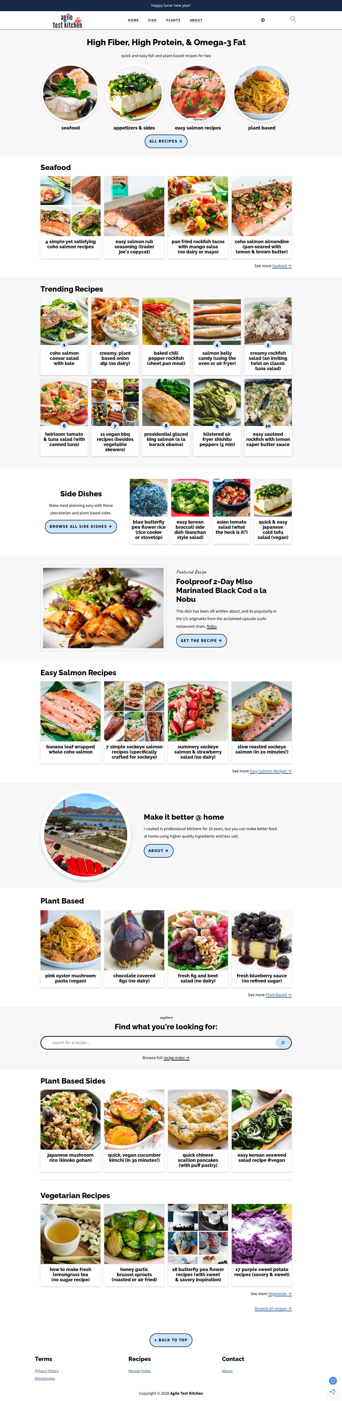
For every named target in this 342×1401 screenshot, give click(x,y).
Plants (173, 20)
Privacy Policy (47, 1371)
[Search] (282, 1042)
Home (133, 20)
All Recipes (163, 141)
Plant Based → (279, 995)
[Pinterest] (263, 20)
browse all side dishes (78, 526)
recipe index (175, 1058)
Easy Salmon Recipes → (271, 771)
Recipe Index (139, 1371)
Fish (152, 20)
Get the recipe (199, 641)
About (196, 20)
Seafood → (282, 266)
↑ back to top (171, 1340)
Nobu (212, 626)
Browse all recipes (271, 1309)
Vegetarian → (280, 1294)
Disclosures (45, 1378)
